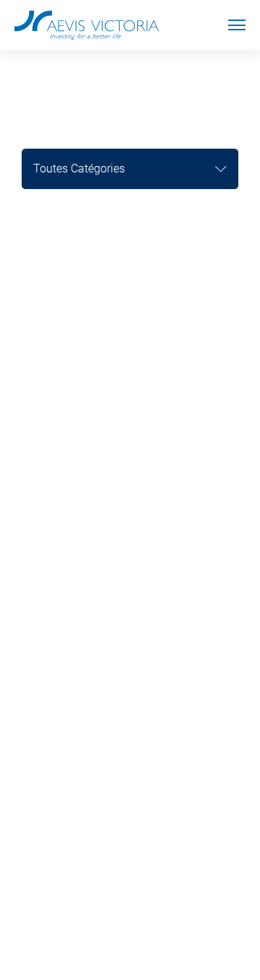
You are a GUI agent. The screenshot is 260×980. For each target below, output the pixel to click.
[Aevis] (86, 25)
